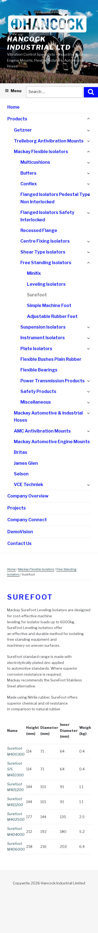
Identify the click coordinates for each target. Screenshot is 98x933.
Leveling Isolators (46, 284)
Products (17, 118)
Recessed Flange (38, 230)
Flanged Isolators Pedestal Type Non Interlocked (55, 198)
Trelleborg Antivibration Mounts (49, 141)
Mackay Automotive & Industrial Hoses (48, 416)
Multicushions (35, 162)
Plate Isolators (36, 348)
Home (13, 107)
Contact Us (19, 543)
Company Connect (27, 519)
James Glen (26, 463)
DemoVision (20, 531)
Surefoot (37, 294)
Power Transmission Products (52, 380)
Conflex (28, 183)
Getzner (23, 130)
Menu (16, 90)
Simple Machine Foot (49, 305)
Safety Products (38, 391)
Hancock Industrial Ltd (39, 43)
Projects (16, 508)
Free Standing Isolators (45, 262)
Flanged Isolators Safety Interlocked (47, 216)
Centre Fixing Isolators (45, 241)
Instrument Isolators (42, 337)
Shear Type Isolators (42, 252)
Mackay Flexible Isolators (41, 151)
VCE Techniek (28, 484)
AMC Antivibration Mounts (42, 431)
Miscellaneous (35, 402)
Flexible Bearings (38, 369)
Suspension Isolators (43, 327)
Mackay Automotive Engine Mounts (52, 441)
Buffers (28, 173)
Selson (21, 473)
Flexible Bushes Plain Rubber (50, 359)
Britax (20, 452)
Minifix (34, 273)
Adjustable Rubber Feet (52, 316)
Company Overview (27, 496)
